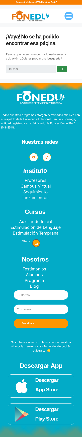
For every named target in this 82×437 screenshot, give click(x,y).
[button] (69, 16)
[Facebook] (33, 157)
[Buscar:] (31, 69)
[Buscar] (62, 69)
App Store (46, 389)
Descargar (46, 380)
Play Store (46, 419)
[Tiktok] (47, 157)
